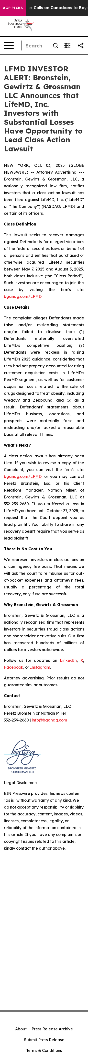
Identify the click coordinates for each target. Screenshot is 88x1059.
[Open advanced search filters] (67, 45)
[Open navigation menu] (9, 45)
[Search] (55, 45)
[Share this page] (80, 45)
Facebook (13, 667)
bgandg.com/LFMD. (23, 296)
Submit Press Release (44, 1039)
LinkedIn (68, 660)
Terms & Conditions (44, 1050)
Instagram (40, 667)
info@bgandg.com (49, 720)
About (21, 1028)
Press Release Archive (52, 1028)
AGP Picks (13, 8)
